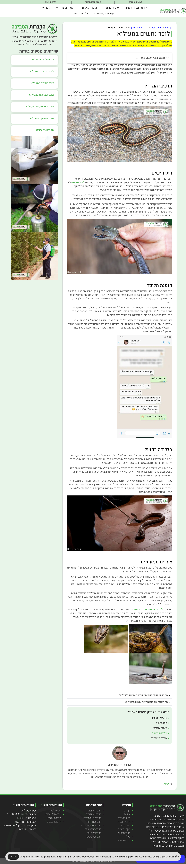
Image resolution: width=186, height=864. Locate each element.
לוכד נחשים (156, 27)
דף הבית (168, 27)
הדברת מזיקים (89, 8)
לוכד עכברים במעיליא (42, 71)
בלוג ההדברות (80, 14)
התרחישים (161, 723)
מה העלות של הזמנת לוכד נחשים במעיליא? (146, 702)
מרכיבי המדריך (159, 718)
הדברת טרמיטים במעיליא (40, 107)
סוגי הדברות (112, 8)
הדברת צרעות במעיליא (41, 95)
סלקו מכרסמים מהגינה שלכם (148, 609)
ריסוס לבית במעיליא (42, 60)
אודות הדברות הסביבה (135, 8)
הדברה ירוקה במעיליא (41, 118)
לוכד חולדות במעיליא (42, 83)
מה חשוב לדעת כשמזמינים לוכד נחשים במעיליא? (143, 695)
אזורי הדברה (66, 8)
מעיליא (166, 784)
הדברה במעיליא (45, 130)
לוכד (48, 8)
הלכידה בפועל (159, 733)
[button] (119, 695)
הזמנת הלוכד (160, 728)
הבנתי (13, 856)
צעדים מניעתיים (159, 738)
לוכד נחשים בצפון (139, 27)
